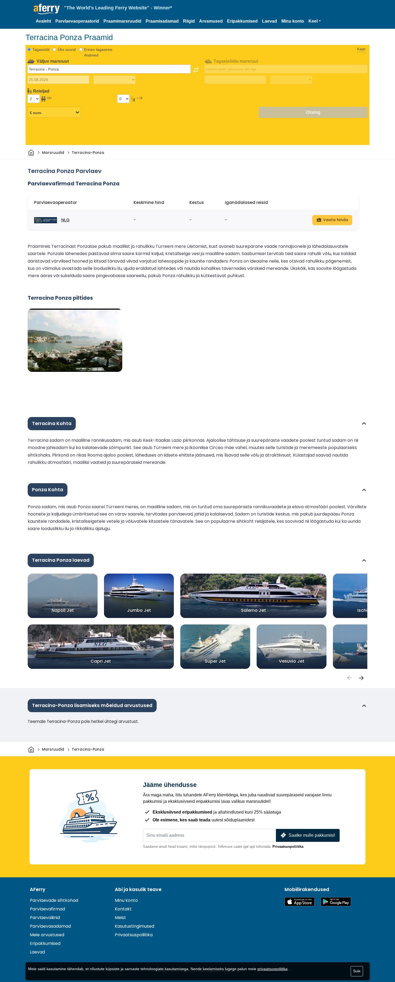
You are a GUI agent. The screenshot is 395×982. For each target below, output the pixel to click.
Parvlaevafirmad (47, 909)
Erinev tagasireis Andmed (98, 52)
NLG (65, 220)
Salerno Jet (253, 610)
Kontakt (123, 909)
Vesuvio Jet (291, 661)
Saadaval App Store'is (300, 901)
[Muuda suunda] (196, 70)
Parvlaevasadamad (50, 926)
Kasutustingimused (134, 926)
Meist (120, 917)
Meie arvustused (47, 935)
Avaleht (43, 21)
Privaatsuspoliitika (287, 847)
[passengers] (349, 678)
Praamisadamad (162, 21)
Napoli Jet (63, 610)
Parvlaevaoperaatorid (77, 21)
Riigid (189, 21)
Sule (357, 971)
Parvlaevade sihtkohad (54, 900)
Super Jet (215, 661)
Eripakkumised (242, 21)
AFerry (37, 889)
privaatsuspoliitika (272, 969)
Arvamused (211, 21)
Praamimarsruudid (122, 21)
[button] (314, 21)
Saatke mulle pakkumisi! (312, 835)
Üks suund (67, 49)
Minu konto (292, 21)
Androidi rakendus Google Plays (336, 901)
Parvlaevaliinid (45, 917)
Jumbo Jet (139, 610)
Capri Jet (101, 661)
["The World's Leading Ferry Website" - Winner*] (47, 9)
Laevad (269, 21)
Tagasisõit (41, 49)
